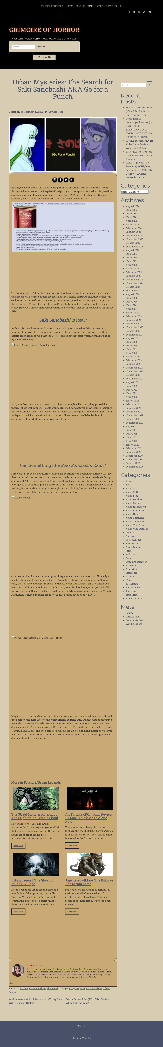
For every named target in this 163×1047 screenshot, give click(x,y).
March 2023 (132, 356)
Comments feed (135, 620)
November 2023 (134, 327)
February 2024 (134, 316)
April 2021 (131, 441)
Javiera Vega (56, 111)
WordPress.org (134, 623)
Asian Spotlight (135, 517)
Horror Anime (94, 988)
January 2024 (133, 319)
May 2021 (131, 437)
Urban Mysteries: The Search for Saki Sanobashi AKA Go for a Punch (62, 89)
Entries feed (133, 616)
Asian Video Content (137, 528)
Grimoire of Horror (44, 29)
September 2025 (135, 246)
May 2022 (131, 393)
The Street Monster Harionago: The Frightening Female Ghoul (34, 816)
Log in (129, 612)
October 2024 (133, 286)
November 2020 (134, 459)
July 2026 (131, 209)
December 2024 (134, 279)
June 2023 (131, 345)
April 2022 (131, 396)
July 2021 (131, 429)
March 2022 (132, 400)
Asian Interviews (136, 506)
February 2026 (134, 228)
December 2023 (134, 323)
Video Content (134, 598)
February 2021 (133, 448)
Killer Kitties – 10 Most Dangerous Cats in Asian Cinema (140, 155)
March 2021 (132, 444)
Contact (80, 6)
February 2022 (134, 404)
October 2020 (133, 463)
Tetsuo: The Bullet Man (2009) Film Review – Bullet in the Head (139, 111)
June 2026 (131, 213)
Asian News (133, 514)
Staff (90, 6)
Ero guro (74, 988)
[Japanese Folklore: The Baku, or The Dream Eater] (90, 874)
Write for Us (44, 57)
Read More (18, 845)
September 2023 (135, 334)
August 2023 (133, 338)
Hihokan (131, 565)
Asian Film (132, 495)
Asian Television (135, 521)
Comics (130, 532)
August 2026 (133, 206)
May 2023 (131, 349)
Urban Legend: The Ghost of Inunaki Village (32, 882)
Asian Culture (134, 492)
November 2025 (134, 239)
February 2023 (134, 360)
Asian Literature (135, 510)
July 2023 (131, 341)
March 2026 (132, 224)
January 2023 (133, 363)
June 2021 (131, 433)
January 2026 (133, 231)
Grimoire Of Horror (51, 6)
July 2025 (131, 253)
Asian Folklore (37, 988)
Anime (24, 988)
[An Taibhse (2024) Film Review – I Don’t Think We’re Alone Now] (90, 808)
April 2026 (131, 220)
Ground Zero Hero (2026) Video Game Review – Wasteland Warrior (139, 144)
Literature (131, 572)
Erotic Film (132, 543)
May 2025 (131, 261)
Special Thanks (82, 1038)
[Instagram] (11, 983)
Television (132, 583)
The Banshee (133, 587)
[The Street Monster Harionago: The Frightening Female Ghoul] (36, 808)
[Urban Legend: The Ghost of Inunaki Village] (36, 874)
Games (129, 558)
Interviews (132, 569)
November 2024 (134, 283)
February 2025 (134, 272)
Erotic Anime (133, 539)
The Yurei (52, 988)
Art (128, 484)
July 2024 (131, 297)
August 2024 (133, 294)
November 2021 (134, 415)
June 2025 (131, 257)
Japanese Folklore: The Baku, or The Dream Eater (89, 882)
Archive (81, 1026)
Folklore (130, 554)
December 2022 (134, 367)
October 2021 (133, 418)
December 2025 (134, 235)
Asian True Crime (136, 525)
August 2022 (133, 382)
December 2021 (134, 411)
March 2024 (132, 312)
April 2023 (131, 352)
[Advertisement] (62, 271)
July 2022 (131, 385)
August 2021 (132, 426)
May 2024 (131, 305)
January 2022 (133, 408)
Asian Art (131, 488)
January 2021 (133, 451)
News (129, 580)
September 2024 (135, 290)
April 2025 (131, 264)
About (69, 6)
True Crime (132, 594)
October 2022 (133, 374)
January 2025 (133, 275)
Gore (82, 988)
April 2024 (132, 308)
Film (128, 550)
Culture (130, 536)
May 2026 (131, 217)
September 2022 (135, 378)
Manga (130, 576)
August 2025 (133, 250)
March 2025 (132, 268)
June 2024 (131, 301)
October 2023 (133, 330)
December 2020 (134, 455)
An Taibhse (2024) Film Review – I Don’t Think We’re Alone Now (89, 818)
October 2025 (133, 242)
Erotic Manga (133, 547)
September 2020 (135, 466)
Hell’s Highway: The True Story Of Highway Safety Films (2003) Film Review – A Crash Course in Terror (139, 170)
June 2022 (131, 389)
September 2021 (134, 422)
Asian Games (133, 503)
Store (100, 6)
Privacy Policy (114, 6)
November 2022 (134, 371)
